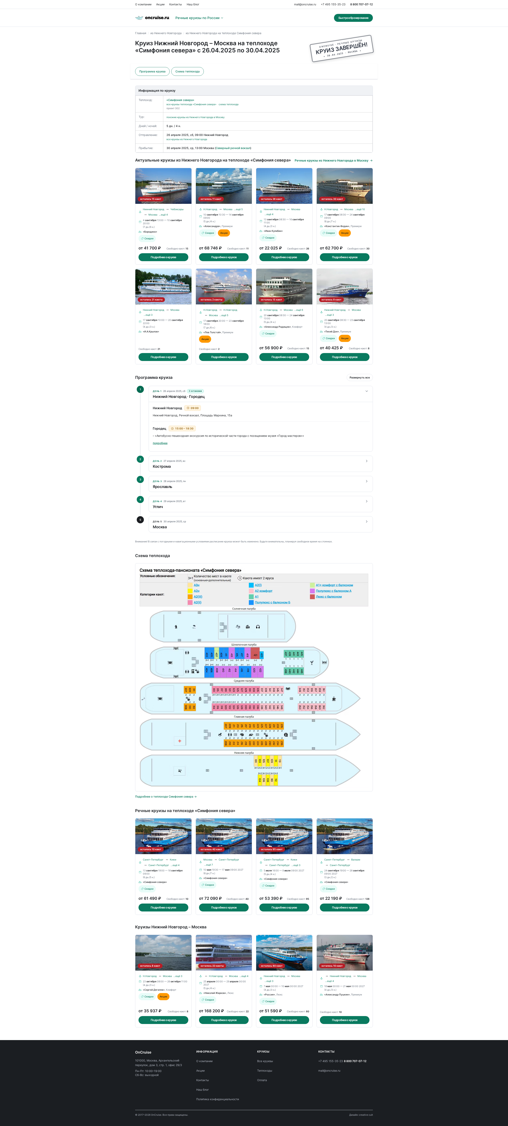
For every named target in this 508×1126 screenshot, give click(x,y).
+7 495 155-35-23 (333, 4)
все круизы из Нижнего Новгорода (186, 139)
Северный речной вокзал (233, 148)
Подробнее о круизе (163, 257)
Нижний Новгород (153, 209)
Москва (152, 214)
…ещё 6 (298, 309)
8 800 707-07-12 (361, 4)
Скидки (148, 238)
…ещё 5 (238, 209)
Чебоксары (177, 209)
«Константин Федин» (336, 226)
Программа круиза (152, 71)
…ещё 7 (208, 864)
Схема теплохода (187, 71)
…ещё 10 (360, 209)
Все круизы (265, 1061)
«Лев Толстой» (212, 332)
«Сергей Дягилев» (154, 989)
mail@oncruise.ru (305, 4)
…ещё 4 (163, 214)
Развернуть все (360, 377)
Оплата (262, 1080)
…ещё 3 (148, 314)
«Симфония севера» (180, 100)
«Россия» (269, 994)
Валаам (355, 859)
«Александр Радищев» (277, 326)
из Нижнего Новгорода (166, 33)
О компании (143, 4)
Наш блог (193, 4)
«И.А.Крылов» (151, 331)
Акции (160, 4)
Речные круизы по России (197, 18)
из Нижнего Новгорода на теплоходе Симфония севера (223, 33)
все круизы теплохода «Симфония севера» (191, 104)
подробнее (160, 443)
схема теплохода (229, 104)
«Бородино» (150, 231)
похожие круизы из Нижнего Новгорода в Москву (195, 117)
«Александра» (211, 226)
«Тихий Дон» (331, 331)
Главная (140, 33)
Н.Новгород (210, 209)
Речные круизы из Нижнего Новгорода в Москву (331, 160)
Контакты (175, 4)
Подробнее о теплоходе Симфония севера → (166, 796)
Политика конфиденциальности (217, 1099)
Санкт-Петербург (153, 859)
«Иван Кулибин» (273, 230)
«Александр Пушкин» (337, 994)
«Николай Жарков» (214, 992)
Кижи (173, 859)
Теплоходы (264, 1070)
